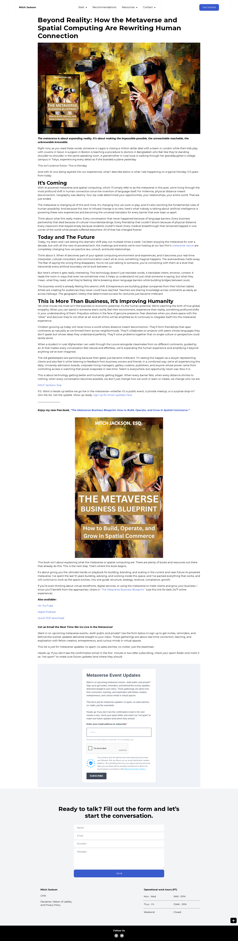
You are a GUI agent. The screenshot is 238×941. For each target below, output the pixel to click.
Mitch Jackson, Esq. (50, 385)
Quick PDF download (51, 618)
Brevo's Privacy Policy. (135, 769)
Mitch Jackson (27, 7)
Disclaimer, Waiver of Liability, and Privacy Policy (56, 903)
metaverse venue (183, 245)
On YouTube (45, 605)
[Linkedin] (116, 936)
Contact (148, 7)
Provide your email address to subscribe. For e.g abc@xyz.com (109, 740)
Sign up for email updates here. (112, 395)
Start (81, 7)
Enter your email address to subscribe (106, 724)
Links (43, 895)
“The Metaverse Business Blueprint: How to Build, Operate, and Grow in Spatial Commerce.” (130, 410)
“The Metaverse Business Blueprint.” (123, 589)
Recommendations (104, 7)
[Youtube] (122, 936)
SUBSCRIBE (96, 776)
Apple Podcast (47, 611)
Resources (128, 7)
